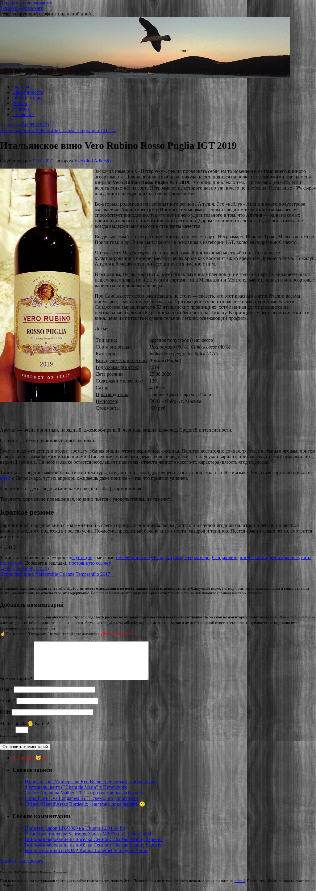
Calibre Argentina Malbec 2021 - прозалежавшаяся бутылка (85, 792)
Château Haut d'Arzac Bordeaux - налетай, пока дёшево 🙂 (85, 804)
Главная (20, 86)
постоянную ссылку (89, 563)
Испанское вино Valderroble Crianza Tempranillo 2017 (58, 130)
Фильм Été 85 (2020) (24, 125)
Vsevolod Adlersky (93, 160)
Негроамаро (197, 557)
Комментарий (16, 678)
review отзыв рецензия (139, 557)
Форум (19, 103)
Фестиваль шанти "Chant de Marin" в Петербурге (76, 787)
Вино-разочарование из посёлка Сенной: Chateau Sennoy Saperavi (94, 839)
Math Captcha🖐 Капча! (24, 723)
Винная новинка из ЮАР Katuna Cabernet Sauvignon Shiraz (86, 850)
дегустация (80, 557)
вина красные (284, 557)
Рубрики (21, 108)
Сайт (5, 712)
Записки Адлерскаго (22, 8)
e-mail (240, 881)
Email (7, 700)
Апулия (174, 557)
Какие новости (28, 92)
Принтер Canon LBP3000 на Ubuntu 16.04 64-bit (75, 828)
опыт (5, 478)
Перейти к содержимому (26, 2)
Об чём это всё (28, 97)
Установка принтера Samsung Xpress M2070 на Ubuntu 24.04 (88, 833)
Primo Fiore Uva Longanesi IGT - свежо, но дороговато (81, 798)
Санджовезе (224, 557)
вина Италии (253, 557)
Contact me (23, 114)
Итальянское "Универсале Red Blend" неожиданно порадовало (91, 781)
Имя (6, 689)
